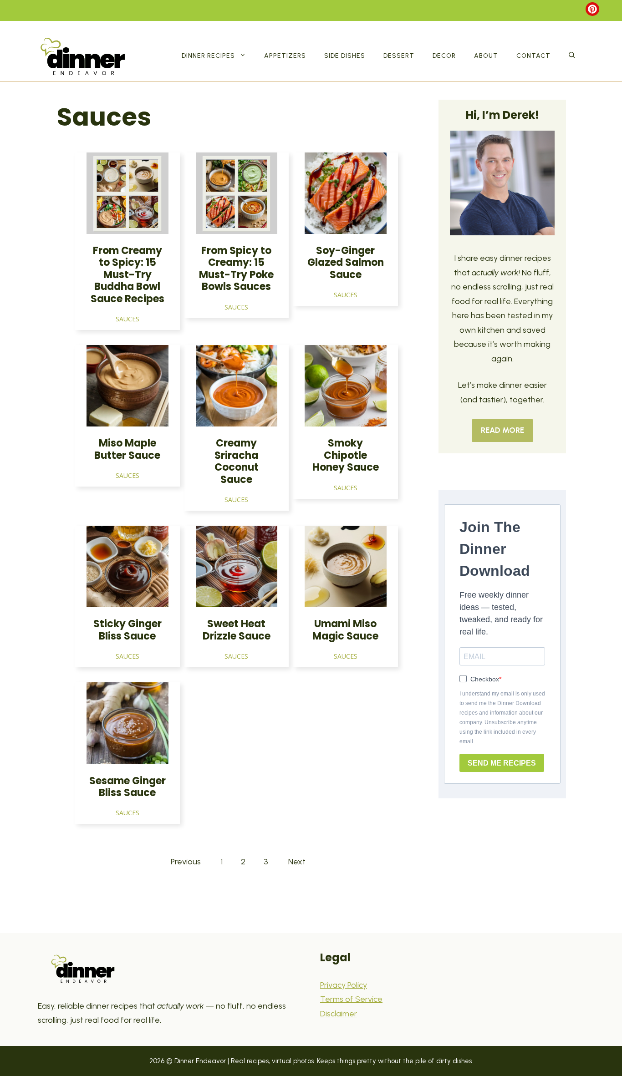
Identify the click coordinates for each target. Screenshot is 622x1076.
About (486, 56)
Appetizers (285, 56)
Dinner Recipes (208, 56)
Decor (444, 56)
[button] (572, 56)
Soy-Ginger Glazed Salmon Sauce (345, 263)
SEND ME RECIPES (502, 763)
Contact (533, 56)
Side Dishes (344, 56)
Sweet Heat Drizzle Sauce (236, 630)
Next (297, 862)
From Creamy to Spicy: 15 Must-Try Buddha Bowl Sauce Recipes (127, 275)
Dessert (398, 56)
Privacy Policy (343, 985)
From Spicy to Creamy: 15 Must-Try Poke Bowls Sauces (236, 269)
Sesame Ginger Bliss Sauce (127, 787)
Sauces (127, 319)
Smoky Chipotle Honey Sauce (345, 455)
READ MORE (502, 430)
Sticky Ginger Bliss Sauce (127, 630)
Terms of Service (351, 999)
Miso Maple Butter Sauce (127, 449)
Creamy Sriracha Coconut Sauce (236, 461)
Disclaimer (338, 1014)
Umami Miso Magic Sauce (345, 630)
